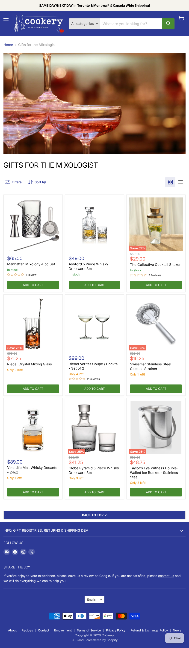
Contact (43, 630)
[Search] (168, 23)
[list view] (180, 182)
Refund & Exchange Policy (149, 630)
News (177, 630)
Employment (63, 630)
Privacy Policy (115, 630)
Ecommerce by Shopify (101, 640)
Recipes (27, 630)
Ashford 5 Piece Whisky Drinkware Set (88, 266)
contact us (166, 576)
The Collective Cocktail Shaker (155, 264)
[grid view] (170, 182)
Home (8, 45)
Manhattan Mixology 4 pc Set (31, 264)
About (12, 630)
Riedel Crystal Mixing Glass (29, 364)
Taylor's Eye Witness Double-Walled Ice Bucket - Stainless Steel (154, 472)
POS (74, 640)
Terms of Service (89, 630)
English (92, 599)
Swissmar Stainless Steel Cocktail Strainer (150, 366)
